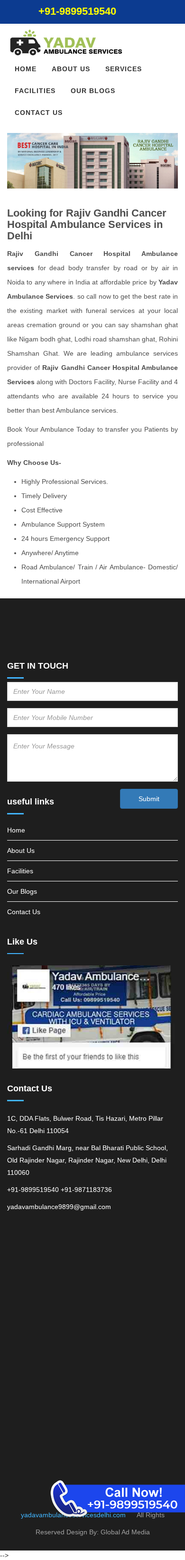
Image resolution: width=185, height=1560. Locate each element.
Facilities (35, 91)
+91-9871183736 (86, 1189)
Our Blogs (93, 91)
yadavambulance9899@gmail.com (59, 1206)
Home (26, 69)
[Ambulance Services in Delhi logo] (92, 43)
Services (123, 69)
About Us (71, 69)
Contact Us (39, 112)
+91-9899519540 (77, 11)
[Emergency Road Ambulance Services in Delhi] (92, 1017)
